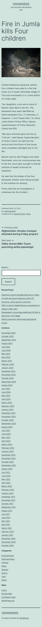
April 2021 (6, 525)
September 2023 (9, 423)
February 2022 (8, 490)
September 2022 (9, 465)
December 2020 (8, 538)
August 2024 (7, 385)
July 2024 (6, 389)
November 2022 (9, 458)
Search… (5, 267)
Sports (4, 573)
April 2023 (6, 441)
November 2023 (9, 417)
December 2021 (8, 497)
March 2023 (7, 444)
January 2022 (7, 493)
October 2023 (8, 420)
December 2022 (8, 455)
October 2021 (7, 504)
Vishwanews (21, 3)
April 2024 (6, 399)
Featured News (19, 214)
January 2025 (7, 368)
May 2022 (6, 479)
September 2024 (9, 382)
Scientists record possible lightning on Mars (20, 295)
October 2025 (8, 336)
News (28, 214)
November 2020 (9, 542)
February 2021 (8, 532)
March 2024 (7, 403)
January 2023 (7, 451)
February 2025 (8, 364)
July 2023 (6, 430)
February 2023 (8, 448)
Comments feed (8, 597)
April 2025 (6, 357)
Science (5, 570)
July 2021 (6, 514)
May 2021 (6, 521)
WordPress (24, 618)
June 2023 (6, 434)
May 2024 (6, 396)
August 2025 (7, 343)
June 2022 (6, 476)
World (4, 580)
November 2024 (9, 375)
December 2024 (8, 371)
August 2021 (7, 511)
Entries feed (7, 594)
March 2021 (7, 528)
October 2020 (8, 545)
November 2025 (9, 333)
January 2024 (8, 410)
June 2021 (6, 518)
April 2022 (6, 483)
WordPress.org (8, 601)
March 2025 (7, 361)
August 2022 (7, 469)
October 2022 (8, 462)
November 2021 (8, 500)
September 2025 (9, 340)
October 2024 (8, 378)
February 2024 (8, 406)
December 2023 (8, 413)
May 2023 (6, 437)
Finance (5, 563)
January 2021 (7, 535)
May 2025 (6, 354)
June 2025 (6, 350)
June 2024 (6, 392)
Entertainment (8, 556)
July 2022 (6, 472)
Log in (4, 590)
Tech (4, 577)
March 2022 (7, 486)
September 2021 (9, 507)
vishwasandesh (10, 211)
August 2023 (7, 427)
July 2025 (6, 347)
